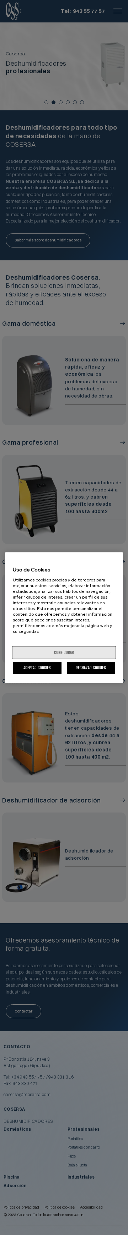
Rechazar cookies (91, 667)
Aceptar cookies (37, 667)
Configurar (64, 652)
